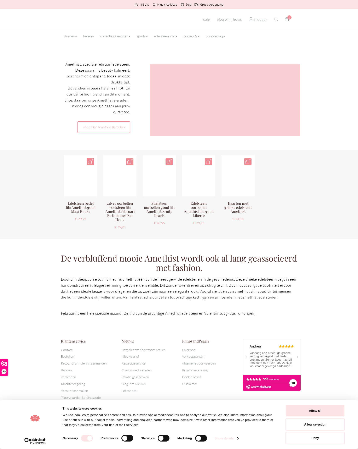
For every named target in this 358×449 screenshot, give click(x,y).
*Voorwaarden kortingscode (81, 397)
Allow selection (315, 424)
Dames (69, 36)
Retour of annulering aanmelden (84, 363)
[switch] (127, 438)
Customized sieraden (137, 370)
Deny (315, 438)
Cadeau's (190, 36)
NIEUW (144, 4)
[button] (90, 161)
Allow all (315, 410)
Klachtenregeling (73, 384)
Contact (67, 350)
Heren (87, 36)
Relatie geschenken (135, 377)
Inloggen (260, 19)
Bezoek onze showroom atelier (143, 350)
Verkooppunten (193, 356)
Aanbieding (214, 36)
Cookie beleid (192, 377)
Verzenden (68, 377)
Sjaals (141, 36)
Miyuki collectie (166, 4)
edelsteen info (164, 36)
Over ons (188, 350)
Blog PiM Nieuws (229, 19)
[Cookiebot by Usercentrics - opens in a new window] (35, 441)
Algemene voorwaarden (199, 363)
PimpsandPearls (88, 19)
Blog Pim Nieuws (134, 384)
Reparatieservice (133, 363)
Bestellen (67, 356)
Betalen (66, 370)
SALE (206, 19)
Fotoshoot (129, 391)
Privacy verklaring (195, 370)
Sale (188, 4)
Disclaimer (189, 384)
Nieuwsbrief (130, 356)
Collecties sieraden (114, 36)
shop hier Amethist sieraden (104, 127)
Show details (224, 438)
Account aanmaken (74, 391)
